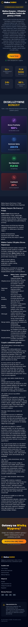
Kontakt (3, 581)
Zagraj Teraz (14, 56)
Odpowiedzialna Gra (6, 583)
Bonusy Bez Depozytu (6, 570)
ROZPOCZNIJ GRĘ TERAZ (14, 541)
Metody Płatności (5, 574)
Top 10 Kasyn (4, 568)
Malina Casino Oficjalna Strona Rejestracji (13, 205)
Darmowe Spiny (5, 572)
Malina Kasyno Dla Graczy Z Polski (11, 203)
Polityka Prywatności (6, 585)
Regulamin (3, 587)
